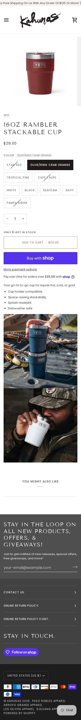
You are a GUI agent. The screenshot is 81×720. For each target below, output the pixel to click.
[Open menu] (10, 20)
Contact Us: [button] (14, 592)
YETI (6, 115)
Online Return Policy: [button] (21, 606)
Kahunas (14, 701)
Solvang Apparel (50, 709)
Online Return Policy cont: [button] (26, 619)
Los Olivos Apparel (19, 709)
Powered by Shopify (20, 713)
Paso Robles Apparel (49, 701)
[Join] (73, 567)
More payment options (20, 269)
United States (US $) (24, 675)
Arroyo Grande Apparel (23, 705)
